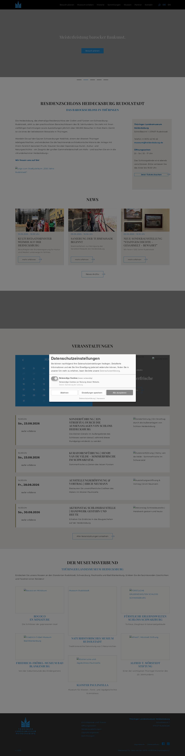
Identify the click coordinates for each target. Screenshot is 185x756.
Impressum (101, 398)
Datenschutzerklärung (110, 370)
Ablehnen (64, 392)
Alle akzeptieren (119, 392)
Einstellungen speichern (92, 392)
